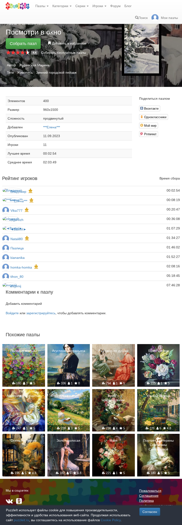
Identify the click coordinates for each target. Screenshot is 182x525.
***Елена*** (51, 127)
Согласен (149, 512)
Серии (80, 6)
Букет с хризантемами (113, 398)
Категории (60, 6)
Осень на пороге (24, 440)
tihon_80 (16, 276)
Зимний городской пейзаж (56, 72)
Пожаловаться (150, 491)
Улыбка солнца (158, 396)
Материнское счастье (23, 396)
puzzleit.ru (21, 520)
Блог (128, 6)
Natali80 (16, 239)
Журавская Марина (34, 65)
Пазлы (40, 6)
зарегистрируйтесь (40, 313)
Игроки (98, 6)
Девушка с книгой (68, 396)
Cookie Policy (111, 520)
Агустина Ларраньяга (68, 351)
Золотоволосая (68, 440)
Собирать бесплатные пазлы (63, 52)
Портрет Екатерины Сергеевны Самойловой (158, 445)
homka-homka (21, 267)
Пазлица (17, 248)
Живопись (25, 72)
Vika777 (16, 210)
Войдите (12, 313)
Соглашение (149, 496)
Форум (115, 6)
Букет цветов (158, 351)
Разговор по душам (113, 351)
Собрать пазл (23, 43)
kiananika (17, 258)
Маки (113, 440)
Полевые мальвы (23, 351)
